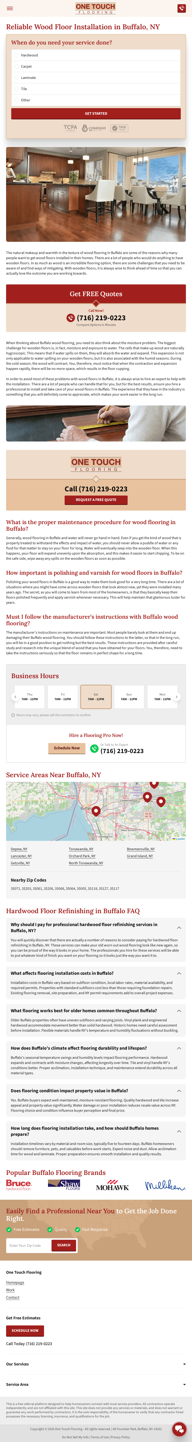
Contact (12, 1297)
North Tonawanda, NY (86, 863)
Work (10, 1290)
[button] (96, 811)
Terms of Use (100, 1437)
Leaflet (180, 839)
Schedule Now (67, 748)
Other (25, 100)
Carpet (26, 66)
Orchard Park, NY (82, 856)
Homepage (15, 1282)
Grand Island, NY (140, 856)
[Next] (176, 697)
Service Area (17, 1384)
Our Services (17, 1364)
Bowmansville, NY (141, 849)
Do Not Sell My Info (75, 1437)
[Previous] (15, 697)
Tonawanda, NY (81, 849)
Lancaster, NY (21, 856)
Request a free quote (96, 499)
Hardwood (29, 55)
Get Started (96, 113)
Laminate (28, 77)
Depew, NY (19, 849)
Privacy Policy (120, 1437)
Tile (24, 89)
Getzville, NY (20, 863)
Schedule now (25, 1330)
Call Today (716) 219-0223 (29, 1344)
